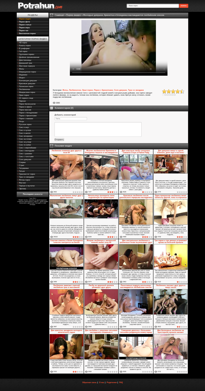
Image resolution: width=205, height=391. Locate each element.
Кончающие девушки (28, 81)
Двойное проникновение (29, 57)
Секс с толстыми (26, 157)
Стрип (21, 165)
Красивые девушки (27, 83)
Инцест (22, 78)
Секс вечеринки (25, 136)
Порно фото (24, 22)
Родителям (112, 382)
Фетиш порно (24, 180)
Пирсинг (22, 101)
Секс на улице (25, 142)
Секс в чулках (25, 130)
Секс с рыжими (25, 154)
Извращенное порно (27, 72)
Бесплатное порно (27, 33)
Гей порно (23, 51)
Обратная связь (89, 382)
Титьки (22, 171)
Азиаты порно (25, 46)
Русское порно (25, 124)
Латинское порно (26, 86)
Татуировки (24, 168)
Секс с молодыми (26, 151)
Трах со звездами (26, 177)
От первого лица (26, 98)
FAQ (121, 382)
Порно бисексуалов (27, 104)
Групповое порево (26, 54)
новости (38, 194)
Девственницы (25, 60)
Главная (59, 15)
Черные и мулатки (27, 186)
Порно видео (25, 19)
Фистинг (22, 183)
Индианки (23, 75)
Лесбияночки (24, 89)
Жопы (21, 69)
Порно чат (23, 30)
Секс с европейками (27, 148)
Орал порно (24, 95)
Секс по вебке (25, 145)
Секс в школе (25, 133)
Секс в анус (24, 127)
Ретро (21, 121)
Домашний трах (25, 63)
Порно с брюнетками (28, 116)
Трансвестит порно (27, 174)
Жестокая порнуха (27, 66)
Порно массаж (25, 110)
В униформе (24, 48)
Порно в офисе (25, 107)
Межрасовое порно (27, 92)
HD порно (23, 43)
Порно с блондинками (28, 113)
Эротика (22, 189)
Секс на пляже (25, 139)
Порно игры (24, 28)
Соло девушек (25, 159)
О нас (101, 382)
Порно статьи (25, 25)
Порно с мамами (26, 119)
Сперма (22, 162)
